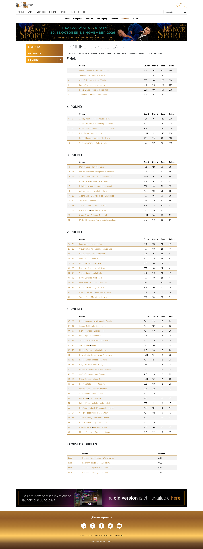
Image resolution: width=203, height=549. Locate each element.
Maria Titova (104, 118)
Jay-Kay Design (107, 541)
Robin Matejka (85, 384)
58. (69, 422)
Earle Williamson (86, 85)
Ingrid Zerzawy (102, 472)
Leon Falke (83, 282)
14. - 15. (71, 171)
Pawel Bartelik (85, 181)
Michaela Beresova (99, 388)
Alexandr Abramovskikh (89, 176)
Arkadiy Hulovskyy (87, 292)
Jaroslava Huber (98, 75)
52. (69, 393)
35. (69, 292)
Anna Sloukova (103, 462)
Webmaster (119, 535)
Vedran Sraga (84, 273)
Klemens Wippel (86, 331)
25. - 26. (71, 244)
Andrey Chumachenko (88, 118)
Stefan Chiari (84, 345)
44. (69, 355)
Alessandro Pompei (87, 94)
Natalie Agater (100, 268)
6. (68, 94)
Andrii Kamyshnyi (86, 123)
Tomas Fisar (84, 297)
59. (69, 427)
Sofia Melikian (106, 176)
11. (69, 138)
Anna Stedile (102, 94)
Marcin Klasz (84, 167)
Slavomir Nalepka (86, 171)
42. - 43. (71, 345)
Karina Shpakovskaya (104, 123)
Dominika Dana (98, 167)
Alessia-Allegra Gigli (100, 90)
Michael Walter (85, 427)
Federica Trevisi (97, 244)
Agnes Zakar (99, 287)
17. (69, 186)
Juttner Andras (85, 191)
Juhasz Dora (97, 379)
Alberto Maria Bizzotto (88, 196)
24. (69, 220)
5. (68, 90)
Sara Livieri (97, 277)
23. (69, 215)
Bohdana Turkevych (99, 215)
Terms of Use (98, 535)
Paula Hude (97, 273)
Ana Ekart (94, 258)
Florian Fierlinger (86, 432)
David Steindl (84, 263)
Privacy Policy (109, 535)
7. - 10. (70, 118)
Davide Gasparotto (87, 321)
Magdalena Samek (104, 186)
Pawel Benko (84, 253)
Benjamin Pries (85, 364)
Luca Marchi (84, 244)
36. (69, 297)
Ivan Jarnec (84, 258)
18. (69, 191)
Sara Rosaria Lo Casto (104, 249)
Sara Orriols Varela (98, 80)
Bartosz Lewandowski (88, 128)
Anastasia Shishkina (98, 282)
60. (69, 432)
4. (68, 85)
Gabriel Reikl (84, 326)
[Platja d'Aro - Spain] (101, 32)
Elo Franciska (95, 335)
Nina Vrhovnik (98, 393)
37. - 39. (71, 321)
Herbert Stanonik (86, 350)
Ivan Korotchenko (86, 70)
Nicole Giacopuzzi (106, 196)
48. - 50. (71, 374)
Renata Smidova (100, 191)
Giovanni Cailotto (86, 249)
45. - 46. (71, 359)
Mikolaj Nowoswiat (87, 186)
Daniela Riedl (99, 331)
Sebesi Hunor (84, 75)
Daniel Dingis (84, 90)
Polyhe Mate (84, 355)
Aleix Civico (84, 80)
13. (69, 167)
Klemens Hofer (88, 458)
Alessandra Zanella (104, 321)
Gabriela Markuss (98, 210)
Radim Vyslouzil (89, 462)
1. (68, 70)
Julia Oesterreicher (99, 326)
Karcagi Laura (96, 133)
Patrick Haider (85, 422)
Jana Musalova (96, 200)
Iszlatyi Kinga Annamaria (101, 355)
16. (69, 181)
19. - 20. (71, 196)
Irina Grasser (100, 374)
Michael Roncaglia (87, 220)
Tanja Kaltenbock (99, 422)
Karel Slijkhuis (88, 472)
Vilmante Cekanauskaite (106, 220)
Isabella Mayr (102, 413)
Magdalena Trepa (99, 359)
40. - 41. (71, 335)
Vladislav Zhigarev (90, 467)
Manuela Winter (102, 340)
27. (69, 253)
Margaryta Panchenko (104, 171)
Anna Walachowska (107, 128)
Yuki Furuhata (95, 398)
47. (69, 369)
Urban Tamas (85, 379)
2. (68, 75)
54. (69, 403)
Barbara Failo (101, 143)
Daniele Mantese (86, 369)
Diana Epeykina (105, 467)
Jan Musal (83, 200)
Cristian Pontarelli (86, 143)
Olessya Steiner (100, 205)
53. (69, 398)
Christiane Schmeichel (101, 403)
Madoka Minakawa (102, 138)
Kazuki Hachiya (85, 138)
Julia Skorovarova (102, 70)
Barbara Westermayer (105, 458)
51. (69, 388)
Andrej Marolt (84, 393)
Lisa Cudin (95, 345)
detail (70, 458)
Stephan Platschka (87, 340)
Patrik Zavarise (85, 277)
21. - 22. (71, 205)
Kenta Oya (83, 398)
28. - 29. (71, 258)
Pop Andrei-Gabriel (87, 408)
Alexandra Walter (100, 427)
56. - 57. (71, 413)
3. (68, 80)
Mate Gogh (83, 335)
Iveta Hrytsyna (99, 364)
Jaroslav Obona (85, 205)
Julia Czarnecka (98, 253)
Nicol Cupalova (99, 384)
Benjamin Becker (86, 268)
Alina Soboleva (101, 350)
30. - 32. (71, 268)
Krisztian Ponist (85, 287)
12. (69, 143)
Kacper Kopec (85, 359)
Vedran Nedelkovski (87, 413)
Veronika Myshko (102, 85)
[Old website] (101, 498)
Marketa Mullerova (99, 297)
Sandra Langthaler (102, 432)
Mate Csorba (84, 210)
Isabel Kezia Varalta (103, 369)
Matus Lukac (84, 388)
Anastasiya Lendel (103, 292)
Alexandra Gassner (101, 417)
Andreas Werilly (85, 417)
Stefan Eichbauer (86, 374)
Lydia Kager (96, 263)
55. (69, 408)
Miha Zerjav (84, 133)
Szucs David (84, 215)
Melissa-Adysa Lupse (105, 408)
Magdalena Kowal (100, 181)
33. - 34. (71, 282)
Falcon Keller (84, 403)
